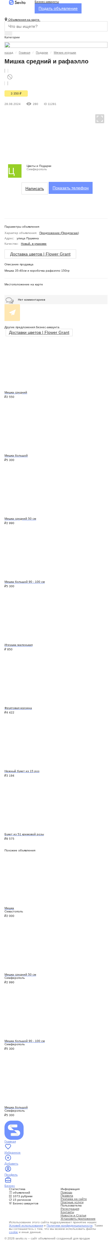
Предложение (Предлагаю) (59, 233)
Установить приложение (78, 1218)
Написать (34, 188)
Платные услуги (72, 1202)
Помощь (66, 1192)
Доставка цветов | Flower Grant (40, 254)
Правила (67, 1195)
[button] (97, 118)
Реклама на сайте (74, 1199)
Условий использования (26, 1225)
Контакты (67, 1212)
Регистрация (70, 1208)
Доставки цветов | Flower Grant (39, 332)
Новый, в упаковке (34, 243)
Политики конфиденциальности (70, 1225)
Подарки (42, 52)
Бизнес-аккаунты (47, 1)
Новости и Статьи (73, 1215)
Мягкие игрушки (65, 52)
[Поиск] (8, 33)
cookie (13, 1232)
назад (8, 52)
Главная (24, 52)
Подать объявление (58, 8)
